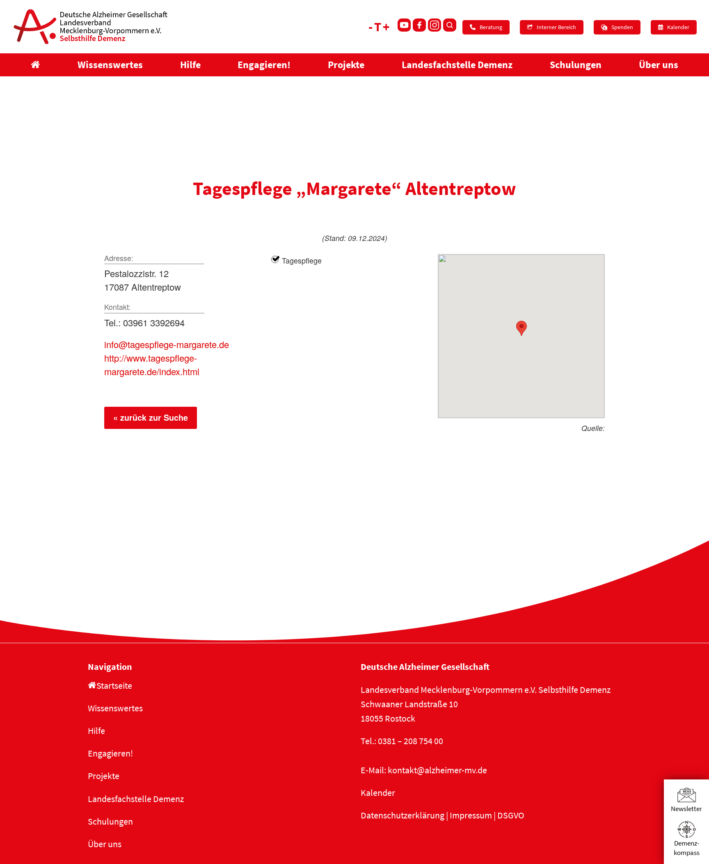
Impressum (471, 815)
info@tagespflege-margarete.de (166, 344)
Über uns (104, 844)
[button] (521, 328)
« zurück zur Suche (150, 417)
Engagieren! (110, 753)
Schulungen (110, 821)
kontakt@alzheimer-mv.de (437, 770)
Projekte (103, 775)
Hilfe (96, 730)
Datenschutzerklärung (402, 815)
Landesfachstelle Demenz (136, 798)
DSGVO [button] (510, 815)
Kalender (378, 792)
